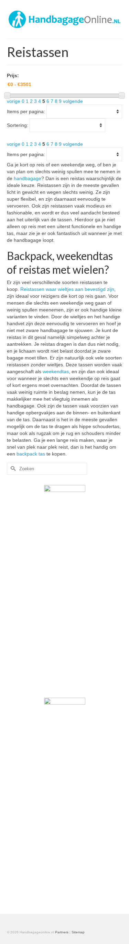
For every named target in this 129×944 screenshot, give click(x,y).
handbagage (27, 178)
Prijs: (13, 75)
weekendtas (56, 371)
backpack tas (31, 454)
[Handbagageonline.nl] (64, 19)
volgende (73, 101)
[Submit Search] (12, 469)
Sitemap (78, 932)
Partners (61, 932)
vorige (13, 101)
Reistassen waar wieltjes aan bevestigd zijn (67, 289)
